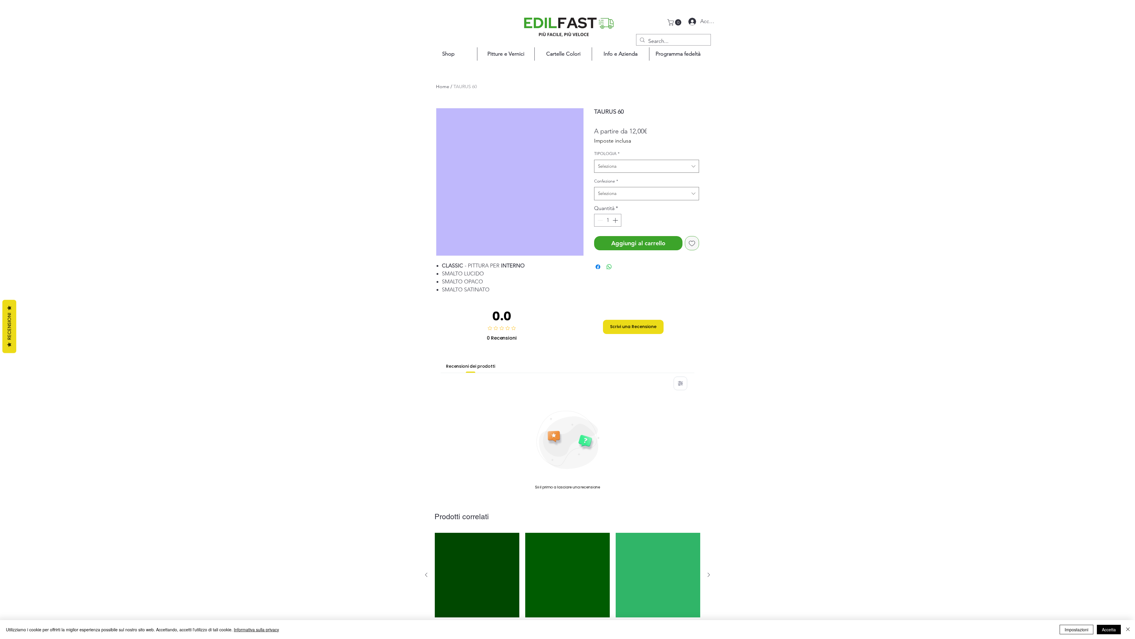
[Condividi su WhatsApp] (609, 266)
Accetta (1109, 629)
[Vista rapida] (477, 575)
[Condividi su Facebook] (597, 266)
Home (442, 86)
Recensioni (9, 326)
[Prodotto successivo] (708, 574)
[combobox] (646, 166)
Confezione (606, 181)
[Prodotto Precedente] (426, 574)
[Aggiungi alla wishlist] (692, 243)
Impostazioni (1076, 629)
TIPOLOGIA (607, 153)
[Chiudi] (1127, 629)
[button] (675, 22)
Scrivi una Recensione (633, 327)
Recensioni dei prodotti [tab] (470, 366)
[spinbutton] (607, 220)
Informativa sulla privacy (256, 629)
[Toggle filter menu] (680, 383)
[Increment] (615, 220)
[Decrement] (599, 220)
